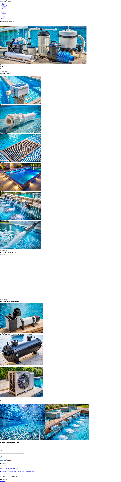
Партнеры (4, 6)
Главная (3, 2)
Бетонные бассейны (3, 471)
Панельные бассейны (20, 471)
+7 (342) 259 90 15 (3, 8)
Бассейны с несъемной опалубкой (29, 471)
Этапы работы (4, 5)
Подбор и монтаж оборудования (5, 474)
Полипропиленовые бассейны (12, 471)
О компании (4, 3)
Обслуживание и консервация (16, 474)
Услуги (3, 4)
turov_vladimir (2, 481)
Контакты (3, 7)
